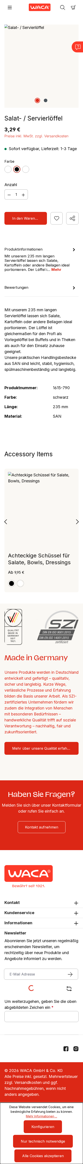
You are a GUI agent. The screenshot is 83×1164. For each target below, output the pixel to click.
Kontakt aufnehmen (41, 827)
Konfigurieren (42, 1126)
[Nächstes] (77, 521)
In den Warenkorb (27, 218)
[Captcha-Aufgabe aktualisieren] (69, 988)
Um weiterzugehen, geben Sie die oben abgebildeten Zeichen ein (40, 1004)
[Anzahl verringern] (9, 194)
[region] (41, 66)
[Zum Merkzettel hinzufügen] (56, 218)
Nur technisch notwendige (43, 1141)
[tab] (40, 259)
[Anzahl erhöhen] (23, 194)
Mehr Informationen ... (41, 1116)
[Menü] (9, 7)
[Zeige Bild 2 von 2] (45, 100)
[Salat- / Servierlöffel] (41, 66)
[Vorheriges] (5, 521)
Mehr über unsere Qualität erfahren (42, 748)
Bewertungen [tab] (16, 287)
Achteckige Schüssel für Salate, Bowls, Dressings (39, 559)
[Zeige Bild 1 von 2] (37, 100)
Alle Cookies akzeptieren (43, 1156)
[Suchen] (62, 7)
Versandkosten (28, 1082)
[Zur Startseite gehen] (36, 7)
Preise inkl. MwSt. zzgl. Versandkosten (36, 136)
